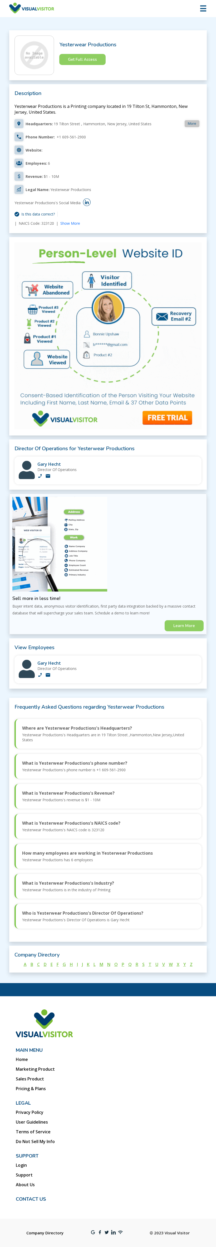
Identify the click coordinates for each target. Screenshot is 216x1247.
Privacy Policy (29, 1112)
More (192, 123)
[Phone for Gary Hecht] (40, 476)
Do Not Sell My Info (35, 1141)
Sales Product (30, 1079)
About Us (25, 1185)
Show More (70, 223)
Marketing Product (35, 1069)
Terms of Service (33, 1132)
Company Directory (44, 1232)
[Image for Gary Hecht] (27, 477)
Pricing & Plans (31, 1088)
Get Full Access (82, 59)
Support (24, 1175)
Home (22, 1059)
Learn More (184, 625)
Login (21, 1165)
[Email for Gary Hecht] (48, 476)
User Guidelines (32, 1122)
